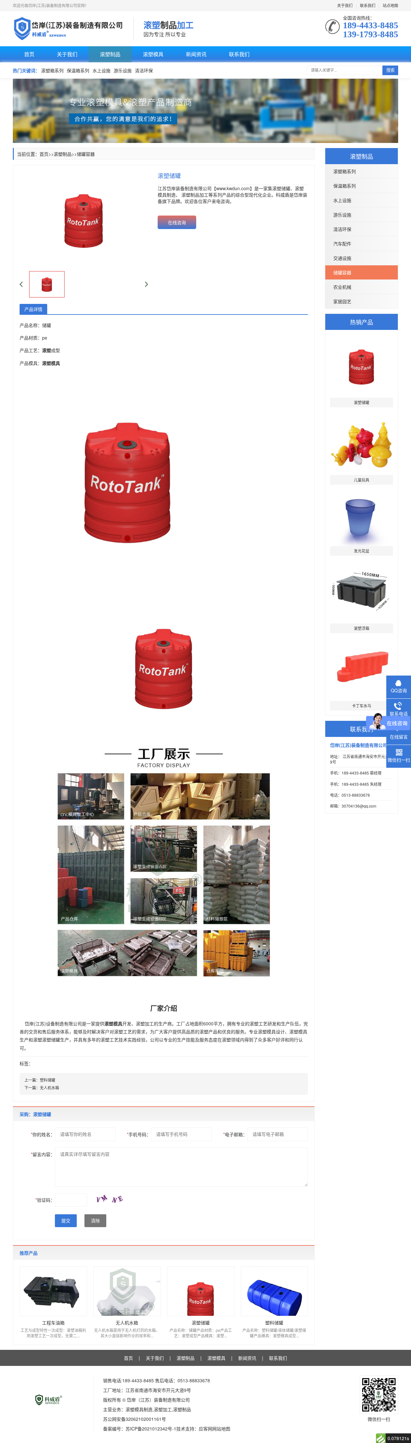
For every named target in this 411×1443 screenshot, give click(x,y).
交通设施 (342, 258)
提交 (65, 1220)
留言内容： (43, 1154)
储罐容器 (342, 272)
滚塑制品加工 (194, 194)
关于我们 (345, 5)
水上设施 (101, 70)
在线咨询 (177, 222)
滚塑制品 (110, 54)
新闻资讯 (196, 54)
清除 (95, 1220)
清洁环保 (144, 70)
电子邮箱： (235, 1134)
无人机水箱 (49, 1087)
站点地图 (390, 5)
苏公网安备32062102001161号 (134, 1419)
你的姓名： (43, 1134)
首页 (29, 54)
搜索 (390, 70)
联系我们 (367, 5)
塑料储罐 (47, 1080)
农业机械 (342, 287)
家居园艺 (342, 301)
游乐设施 (123, 70)
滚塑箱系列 (52, 70)
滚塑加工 (145, 1023)
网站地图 (221, 1428)
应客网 (205, 1428)
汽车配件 (342, 243)
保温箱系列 (78, 70)
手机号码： (139, 1134)
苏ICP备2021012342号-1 (151, 1428)
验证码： (45, 1200)
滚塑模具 (153, 54)
